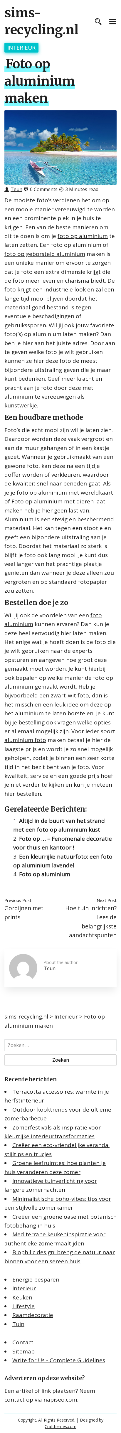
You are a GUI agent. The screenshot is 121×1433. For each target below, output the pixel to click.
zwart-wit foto (70, 695)
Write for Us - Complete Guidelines (58, 1360)
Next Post (107, 900)
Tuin (18, 1324)
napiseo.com (60, 1399)
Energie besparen (35, 1279)
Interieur (21, 47)
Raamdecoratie (32, 1315)
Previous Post (17, 900)
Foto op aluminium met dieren (52, 501)
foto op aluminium (83, 236)
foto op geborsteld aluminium (44, 254)
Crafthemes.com (60, 1426)
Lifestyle (23, 1306)
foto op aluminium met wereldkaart (65, 492)
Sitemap (23, 1351)
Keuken (22, 1297)
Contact (22, 1342)
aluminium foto (25, 740)
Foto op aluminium (44, 874)
